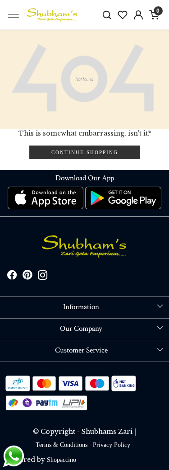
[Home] (52, 15)
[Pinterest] (27, 277)
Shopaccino (61, 459)
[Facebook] (12, 277)
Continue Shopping (84, 152)
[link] (107, 14)
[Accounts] (138, 15)
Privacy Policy (111, 445)
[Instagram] (43, 277)
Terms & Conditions (61, 445)
